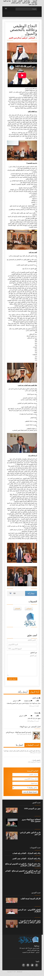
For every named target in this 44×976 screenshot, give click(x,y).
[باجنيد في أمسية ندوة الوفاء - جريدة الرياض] (36, 735)
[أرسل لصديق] (10, 593)
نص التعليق (33, 652)
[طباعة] (14, 593)
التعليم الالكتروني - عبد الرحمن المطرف (29, 910)
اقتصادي (17, 608)
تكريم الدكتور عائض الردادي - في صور (29, 833)
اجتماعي (28, 608)
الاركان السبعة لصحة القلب (30, 899)
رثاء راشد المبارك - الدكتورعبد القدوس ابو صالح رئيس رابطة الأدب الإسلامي (22, 864)
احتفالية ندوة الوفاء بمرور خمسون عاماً (31, 820)
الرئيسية (35, 1)
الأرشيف (20, 1)
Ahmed (36, 713)
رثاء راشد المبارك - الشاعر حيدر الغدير (26, 858)
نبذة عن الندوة (7, 1)
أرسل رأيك (22, 692)
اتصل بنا (14, 1)
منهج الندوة (34, 2)
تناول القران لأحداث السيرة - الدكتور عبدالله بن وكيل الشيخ (29, 921)
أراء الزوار (34, 692)
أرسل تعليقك (12, 679)
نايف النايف (35, 698)
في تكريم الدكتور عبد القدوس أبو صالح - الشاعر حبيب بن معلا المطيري (22, 872)
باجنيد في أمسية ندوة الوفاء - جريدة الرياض (18, 732)
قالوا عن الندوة (26, 2)
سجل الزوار (27, 1)
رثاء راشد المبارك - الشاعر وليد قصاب (26, 853)
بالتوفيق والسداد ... (35, 760)
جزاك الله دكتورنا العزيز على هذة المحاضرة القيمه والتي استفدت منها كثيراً (22, 750)
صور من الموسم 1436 (32, 808)
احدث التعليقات (32, 745)
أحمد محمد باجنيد (33, 4)
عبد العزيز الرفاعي (16, 2)
